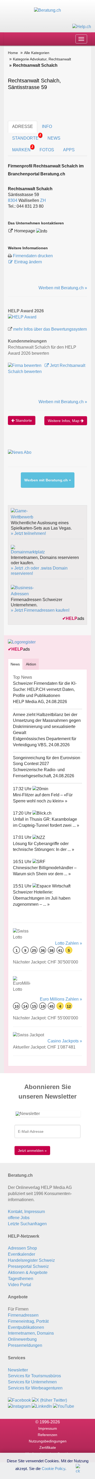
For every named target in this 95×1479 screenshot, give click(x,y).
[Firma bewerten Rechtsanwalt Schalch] (25, 365)
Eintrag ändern (28, 262)
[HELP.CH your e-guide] (81, 26)
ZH (43, 200)
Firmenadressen (23, 1315)
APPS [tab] (69, 150)
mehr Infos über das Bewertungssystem (50, 329)
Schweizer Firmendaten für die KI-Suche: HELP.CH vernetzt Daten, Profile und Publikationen (45, 689)
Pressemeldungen (25, 1345)
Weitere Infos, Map (64, 421)
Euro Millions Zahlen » (61, 999)
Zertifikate (47, 1447)
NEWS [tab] (54, 138)
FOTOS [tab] (47, 150)
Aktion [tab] (31, 664)
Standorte (23, 420)
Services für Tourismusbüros (34, 1376)
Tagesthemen (20, 1278)
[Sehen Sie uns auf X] (49, 1400)
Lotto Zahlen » (68, 943)
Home (13, 53)
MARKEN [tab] (22, 148)
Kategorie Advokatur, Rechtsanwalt (42, 59)
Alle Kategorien (36, 53)
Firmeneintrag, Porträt (28, 1321)
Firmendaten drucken (33, 256)
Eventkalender (21, 1254)
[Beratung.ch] (47, 10)
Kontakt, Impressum (26, 1211)
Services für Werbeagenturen (35, 1388)
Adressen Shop (22, 1248)
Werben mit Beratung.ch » (63, 288)
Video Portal (19, 1284)
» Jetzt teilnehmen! (28, 533)
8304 (12, 200)
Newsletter (18, 1370)
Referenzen (47, 1435)
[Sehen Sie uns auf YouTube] (63, 1406)
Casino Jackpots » (65, 1041)
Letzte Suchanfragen (27, 1224)
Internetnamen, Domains (31, 1333)
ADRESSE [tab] (22, 126)
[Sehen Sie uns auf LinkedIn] (42, 1406)
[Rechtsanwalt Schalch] (22, 316)
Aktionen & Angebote (28, 1272)
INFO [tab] (47, 126)
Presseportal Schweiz (28, 1266)
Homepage (25, 231)
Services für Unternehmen (32, 1382)
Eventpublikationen (26, 1327)
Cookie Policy (53, 1468)
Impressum (47, 1428)
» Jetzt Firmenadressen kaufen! (40, 610)
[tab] (15, 664)
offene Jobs (19, 1217)
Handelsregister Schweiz (31, 1260)
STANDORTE (26, 136)
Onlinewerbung (22, 1339)
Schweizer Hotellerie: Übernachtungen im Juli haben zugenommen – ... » (41, 898)
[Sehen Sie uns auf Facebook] (19, 1400)
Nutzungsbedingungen (47, 1441)
